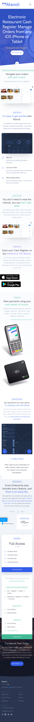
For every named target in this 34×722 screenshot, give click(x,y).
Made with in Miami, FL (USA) (12, 687)
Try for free (18, 53)
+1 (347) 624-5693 (8, 708)
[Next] (29, 451)
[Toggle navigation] (30, 4)
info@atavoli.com (7, 711)
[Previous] (4, 451)
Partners (21, 701)
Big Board (5, 701)
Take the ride (17, 637)
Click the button (17, 569)
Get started (16, 663)
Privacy (21, 697)
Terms (20, 694)
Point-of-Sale (6, 697)
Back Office (5, 694)
